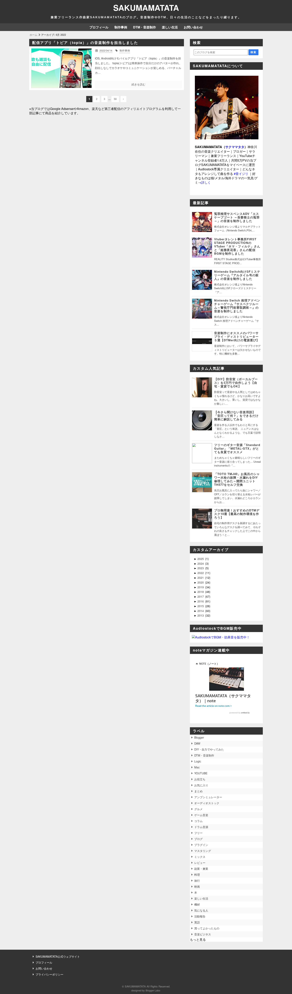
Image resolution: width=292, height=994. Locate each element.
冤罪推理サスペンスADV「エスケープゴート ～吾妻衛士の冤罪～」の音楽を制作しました (237, 217)
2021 (201, 578)
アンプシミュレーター (208, 797)
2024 (201, 563)
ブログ (198, 839)
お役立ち (199, 779)
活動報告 (199, 916)
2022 (201, 573)
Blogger (199, 737)
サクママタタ (234, 146)
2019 (201, 587)
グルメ (198, 809)
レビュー (199, 863)
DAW (197, 743)
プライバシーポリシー (49, 974)
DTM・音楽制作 (144, 27)
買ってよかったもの (206, 928)
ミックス (199, 857)
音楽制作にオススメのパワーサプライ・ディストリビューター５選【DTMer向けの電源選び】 (236, 336)
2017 (201, 596)
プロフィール (98, 27)
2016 (201, 601)
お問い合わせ (193, 27)
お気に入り (201, 785)
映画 (197, 886)
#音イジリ (241, 173)
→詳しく (204, 182)
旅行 (197, 880)
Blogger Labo (153, 990)
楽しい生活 (170, 27)
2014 (201, 611)
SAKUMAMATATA (146, 7)
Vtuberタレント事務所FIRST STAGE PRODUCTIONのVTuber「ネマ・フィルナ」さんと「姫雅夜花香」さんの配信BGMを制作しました (237, 246)
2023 (201, 568)
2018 (201, 592)
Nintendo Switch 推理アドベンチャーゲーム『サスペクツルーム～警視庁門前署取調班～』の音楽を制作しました (237, 306)
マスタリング (202, 851)
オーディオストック (206, 803)
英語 (197, 922)
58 (115, 99)
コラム (198, 821)
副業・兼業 (201, 869)
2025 (201, 559)
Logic (197, 761)
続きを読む (138, 84)
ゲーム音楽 (201, 815)
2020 (201, 582)
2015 (201, 606)
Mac (197, 767)
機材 (197, 904)
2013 (201, 615)
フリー (198, 833)
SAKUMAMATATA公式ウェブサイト (58, 956)
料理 (197, 875)
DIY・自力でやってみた (209, 749)
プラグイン (201, 845)
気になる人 (201, 910)
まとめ (198, 791)
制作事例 (120, 27)
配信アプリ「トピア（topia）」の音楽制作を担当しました (85, 42)
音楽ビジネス (202, 934)
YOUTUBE (200, 773)
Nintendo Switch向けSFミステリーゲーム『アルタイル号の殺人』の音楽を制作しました (237, 275)
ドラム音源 (201, 827)
